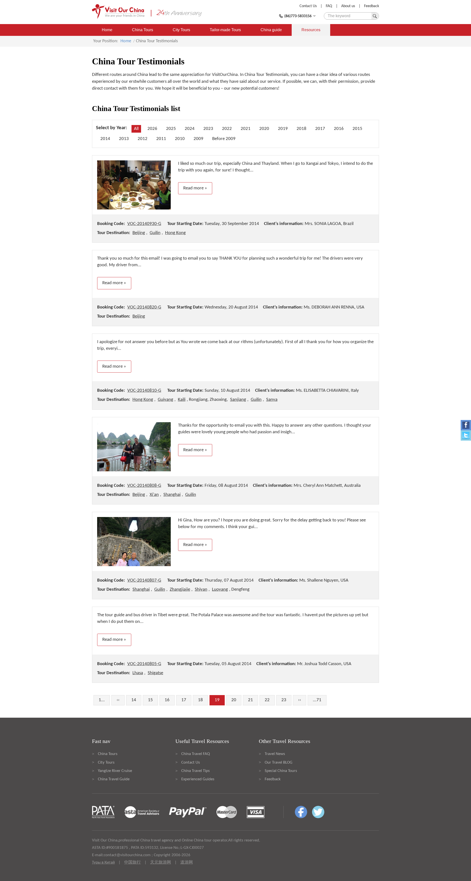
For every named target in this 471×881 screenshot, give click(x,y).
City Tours (181, 30)
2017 (320, 128)
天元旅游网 (160, 862)
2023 (208, 128)
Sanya (271, 399)
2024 (190, 128)
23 (283, 700)
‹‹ (118, 700)
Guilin (155, 233)
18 (200, 700)
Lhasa (137, 673)
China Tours (142, 30)
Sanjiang (238, 399)
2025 (171, 128)
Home (107, 30)
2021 (245, 128)
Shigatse (155, 673)
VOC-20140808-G (144, 485)
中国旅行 (132, 862)
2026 (152, 128)
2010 (180, 139)
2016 (339, 128)
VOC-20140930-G (144, 224)
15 (150, 700)
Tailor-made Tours (225, 30)
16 (167, 700)
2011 (161, 139)
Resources (310, 30)
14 (133, 700)
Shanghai (172, 494)
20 (233, 700)
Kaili (181, 399)
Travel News (275, 754)
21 (250, 700)
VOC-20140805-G (144, 664)
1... (102, 700)
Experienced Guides (197, 779)
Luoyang (220, 589)
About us (348, 6)
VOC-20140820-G (144, 307)
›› (299, 700)
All (136, 128)
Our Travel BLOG (278, 762)
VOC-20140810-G (144, 390)
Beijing (138, 233)
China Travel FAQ (195, 754)
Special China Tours (281, 771)
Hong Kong (175, 233)
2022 (227, 128)
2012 (142, 139)
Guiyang (165, 399)
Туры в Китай (103, 862)
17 (183, 700)
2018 (301, 128)
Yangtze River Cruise (115, 771)
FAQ (329, 6)
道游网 (186, 862)
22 (267, 700)
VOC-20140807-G (144, 580)
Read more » (195, 188)
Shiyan (201, 589)
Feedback (371, 6)
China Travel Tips (195, 771)
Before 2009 (224, 139)
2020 (264, 128)
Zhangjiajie (180, 589)
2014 (105, 139)
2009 (198, 139)
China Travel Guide (114, 779)
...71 (317, 700)
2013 (124, 139)
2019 (283, 128)
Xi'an (154, 494)
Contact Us (308, 6)
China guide (271, 30)
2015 (357, 128)
